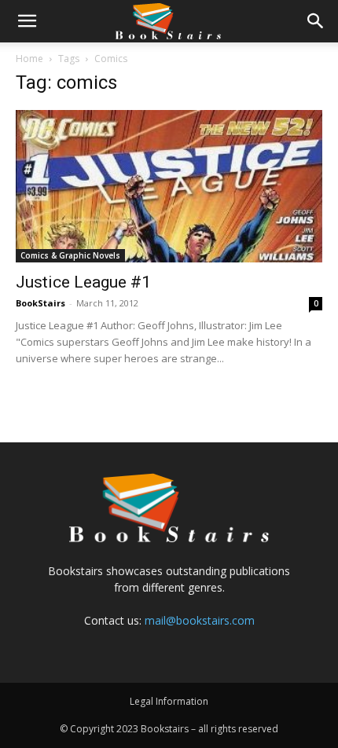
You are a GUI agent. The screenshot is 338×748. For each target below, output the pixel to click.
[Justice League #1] (169, 186)
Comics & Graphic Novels (70, 255)
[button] (27, 21)
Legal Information (169, 701)
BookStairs (40, 303)
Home (29, 58)
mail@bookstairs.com (200, 620)
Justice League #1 (83, 282)
